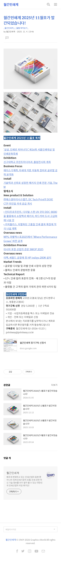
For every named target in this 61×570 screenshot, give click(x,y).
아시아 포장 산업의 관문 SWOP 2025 (23, 249)
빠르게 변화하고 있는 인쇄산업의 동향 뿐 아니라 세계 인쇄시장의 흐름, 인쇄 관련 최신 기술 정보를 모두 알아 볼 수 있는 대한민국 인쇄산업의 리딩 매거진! (24, 481)
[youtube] (36, 551)
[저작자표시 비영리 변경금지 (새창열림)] (38, 372)
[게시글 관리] (18, 372)
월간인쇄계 (11, 4)
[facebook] (17, 551)
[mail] (43, 551)
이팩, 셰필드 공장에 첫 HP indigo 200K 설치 (27, 257)
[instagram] (29, 551)
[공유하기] (15, 372)
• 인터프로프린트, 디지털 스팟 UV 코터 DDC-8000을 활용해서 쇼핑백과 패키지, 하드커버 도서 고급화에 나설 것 (30, 216)
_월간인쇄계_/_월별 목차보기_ (16, 28)
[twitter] (23, 551)
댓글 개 (7, 458)
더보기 (54, 385)
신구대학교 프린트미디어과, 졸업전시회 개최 (27, 162)
